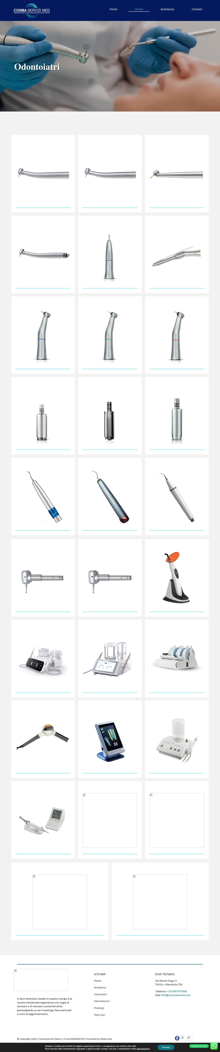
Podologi (99, 1008)
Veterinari (99, 1015)
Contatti (197, 9)
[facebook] (177, 1038)
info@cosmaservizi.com (176, 995)
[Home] (31, 10)
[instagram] (189, 1038)
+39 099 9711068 (177, 991)
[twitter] (183, 1038)
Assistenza (167, 9)
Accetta (166, 1047)
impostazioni (143, 1049)
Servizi (139, 9)
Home (113, 9)
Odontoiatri (100, 994)
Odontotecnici (102, 1001)
